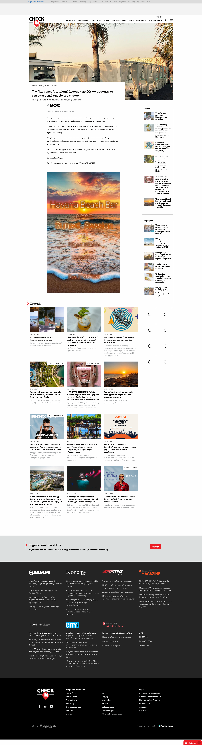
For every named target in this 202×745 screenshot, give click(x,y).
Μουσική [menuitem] (106, 20)
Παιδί (105, 693)
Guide (105, 703)
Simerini (64, 2)
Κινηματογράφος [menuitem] (119, 20)
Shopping (106, 700)
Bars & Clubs (37, 86)
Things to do (71, 700)
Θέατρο (69, 710)
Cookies (143, 710)
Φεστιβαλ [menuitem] (140, 20)
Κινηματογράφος (73, 707)
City (95, 2)
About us (143, 707)
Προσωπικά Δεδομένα (149, 700)
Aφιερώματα (108, 707)
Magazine (122, 2)
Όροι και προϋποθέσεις (150, 696)
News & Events (51, 86)
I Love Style (103, 2)
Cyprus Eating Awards (112, 713)
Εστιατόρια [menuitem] (71, 20)
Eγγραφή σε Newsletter (150, 693)
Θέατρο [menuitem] (131, 20)
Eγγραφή (155, 546)
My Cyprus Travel (143, 2)
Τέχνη (105, 696)
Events (69, 713)
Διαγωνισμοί (108, 710)
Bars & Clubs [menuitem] (82, 20)
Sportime (73, 2)
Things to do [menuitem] (95, 20)
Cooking (131, 2)
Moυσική (70, 703)
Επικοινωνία (144, 703)
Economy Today (85, 2)
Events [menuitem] (148, 20)
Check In (113, 2)
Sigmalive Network (36, 2)
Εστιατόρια (71, 334)
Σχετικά (35, 303)
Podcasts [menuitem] (157, 20)
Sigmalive (55, 2)
